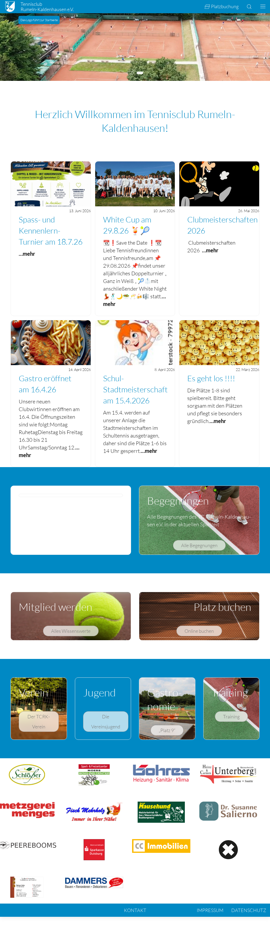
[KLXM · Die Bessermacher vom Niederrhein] (228, 849)
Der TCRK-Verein (38, 721)
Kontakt (135, 910)
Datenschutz (248, 910)
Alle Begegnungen (199, 545)
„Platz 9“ (167, 730)
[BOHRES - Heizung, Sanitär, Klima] (161, 773)
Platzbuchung (225, 6)
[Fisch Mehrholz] (94, 811)
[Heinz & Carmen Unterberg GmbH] (228, 773)
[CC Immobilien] (161, 845)
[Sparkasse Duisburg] (94, 849)
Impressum (210, 910)
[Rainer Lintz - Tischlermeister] (27, 886)
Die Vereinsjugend (105, 721)
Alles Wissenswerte (70, 631)
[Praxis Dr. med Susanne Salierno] (228, 810)
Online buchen (199, 631)
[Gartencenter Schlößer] (26, 774)
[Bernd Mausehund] (161, 811)
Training (231, 716)
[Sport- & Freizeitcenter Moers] (94, 774)
